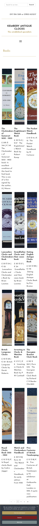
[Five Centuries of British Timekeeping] (32, 415)
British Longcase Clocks (6, 352)
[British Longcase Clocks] (7, 317)
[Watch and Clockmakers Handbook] (19, 415)
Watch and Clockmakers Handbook (20, 450)
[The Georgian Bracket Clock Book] (32, 317)
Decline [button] (19, 517)
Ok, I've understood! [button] (19, 513)
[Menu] (20, 41)
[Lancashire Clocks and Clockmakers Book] (7, 220)
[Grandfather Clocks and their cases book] (19, 220)
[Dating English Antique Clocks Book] (32, 220)
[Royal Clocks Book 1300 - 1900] (7, 415)
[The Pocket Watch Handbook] (32, 96)
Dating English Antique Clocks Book (30, 257)
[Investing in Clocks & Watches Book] (19, 317)
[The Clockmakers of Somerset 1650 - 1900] (7, 96)
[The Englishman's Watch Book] (19, 96)
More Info (19, 522)
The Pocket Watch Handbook (32, 131)
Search (31, 4)
